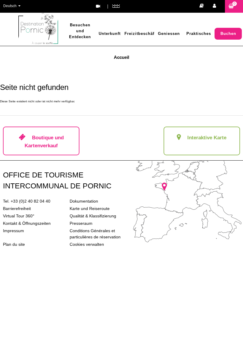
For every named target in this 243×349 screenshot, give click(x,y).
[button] (234, 6)
